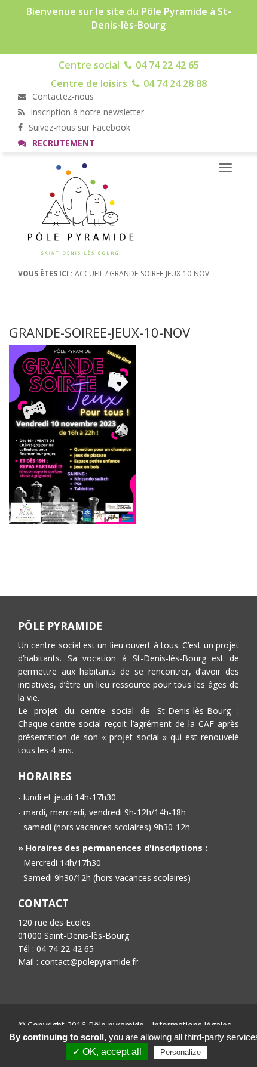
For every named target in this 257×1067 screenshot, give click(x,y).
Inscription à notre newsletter (86, 111)
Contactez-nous (62, 96)
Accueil (89, 273)
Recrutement (62, 143)
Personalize (180, 1052)
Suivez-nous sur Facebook (78, 127)
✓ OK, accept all (107, 1052)
